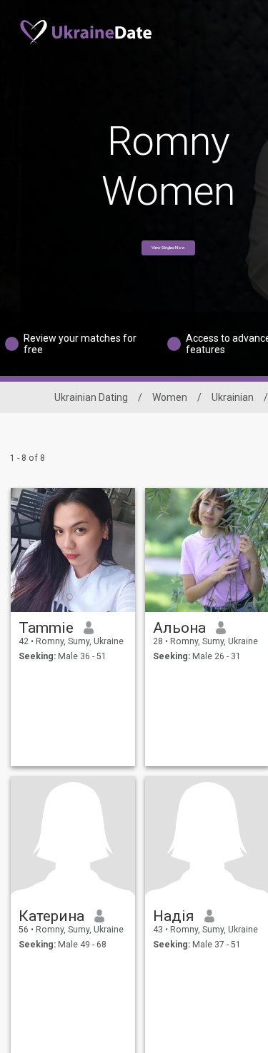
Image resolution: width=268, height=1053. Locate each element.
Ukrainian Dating (91, 397)
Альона (179, 627)
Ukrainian (233, 397)
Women (169, 397)
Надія (173, 916)
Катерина (51, 916)
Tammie (46, 627)
